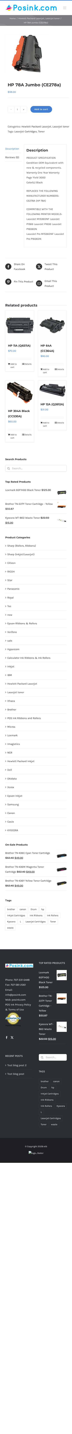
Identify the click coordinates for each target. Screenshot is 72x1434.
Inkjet (10, 666)
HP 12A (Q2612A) (52, 404)
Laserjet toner (60, 126)
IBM (9, 675)
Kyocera (11, 921)
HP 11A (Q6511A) (19, 345)
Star (9, 580)
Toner (41, 131)
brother (11, 909)
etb (45, 1146)
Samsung (13, 804)
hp (42, 909)
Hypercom (13, 649)
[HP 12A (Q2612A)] (52, 389)
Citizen (11, 563)
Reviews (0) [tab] (12, 157)
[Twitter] (12, 1037)
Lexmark (12, 735)
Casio (10, 821)
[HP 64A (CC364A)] (52, 325)
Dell (9, 769)
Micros (11, 726)
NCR (9, 752)
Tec (9, 606)
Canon (11, 813)
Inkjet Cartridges (16, 915)
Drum (34, 909)
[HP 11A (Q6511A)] (19, 325)
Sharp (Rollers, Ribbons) (21, 545)
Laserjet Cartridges (25, 131)
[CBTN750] (36, 54)
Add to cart (41, 109)
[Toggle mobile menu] (65, 8)
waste (10, 927)
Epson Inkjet (14, 795)
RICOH (11, 571)
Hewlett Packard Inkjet (20, 761)
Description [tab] (12, 148)
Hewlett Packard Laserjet (36, 126)
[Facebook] (6, 1037)
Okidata (12, 778)
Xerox (10, 787)
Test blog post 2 (17, 1065)
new (9, 614)
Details (28, 364)
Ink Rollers (52, 915)
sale (9, 640)
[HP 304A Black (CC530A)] (19, 393)
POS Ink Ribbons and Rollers (24, 718)
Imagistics (13, 744)
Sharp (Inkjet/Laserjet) (20, 554)
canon (23, 909)
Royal (10, 597)
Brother (11, 709)
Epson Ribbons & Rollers (22, 623)
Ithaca (11, 701)
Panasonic (13, 588)
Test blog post (15, 1073)
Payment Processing (13, 1025)
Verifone (12, 632)
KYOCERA (12, 830)
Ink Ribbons (36, 915)
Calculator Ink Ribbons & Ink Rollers (29, 657)
